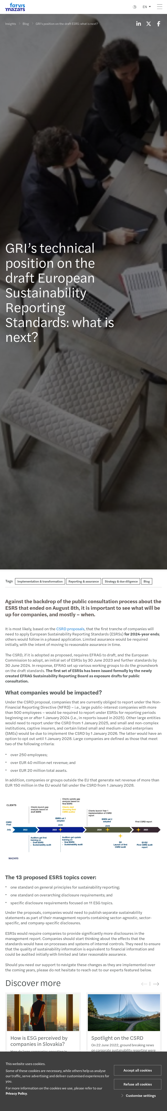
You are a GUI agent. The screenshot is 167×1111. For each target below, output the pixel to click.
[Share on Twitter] (148, 23)
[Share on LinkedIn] (138, 23)
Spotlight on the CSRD (117, 1037)
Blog (26, 23)
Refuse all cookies (138, 1084)
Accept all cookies (138, 1070)
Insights (10, 23)
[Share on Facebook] (158, 23)
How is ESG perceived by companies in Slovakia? (38, 1041)
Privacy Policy (16, 1093)
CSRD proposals (70, 628)
